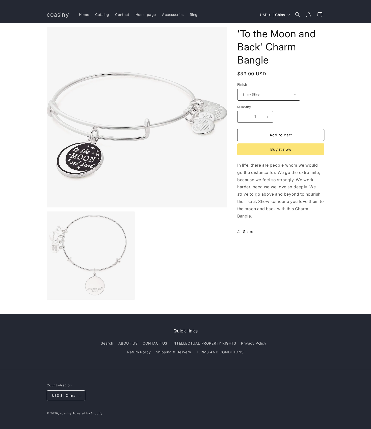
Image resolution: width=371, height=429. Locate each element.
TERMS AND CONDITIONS (220, 352)
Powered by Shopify (87, 413)
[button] (297, 14)
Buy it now (281, 149)
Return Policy (139, 352)
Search (107, 343)
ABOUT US (128, 343)
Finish (242, 84)
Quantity (244, 107)
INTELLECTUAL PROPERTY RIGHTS (204, 343)
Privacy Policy (253, 343)
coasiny (66, 413)
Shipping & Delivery (173, 352)
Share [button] (248, 231)
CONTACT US (155, 343)
